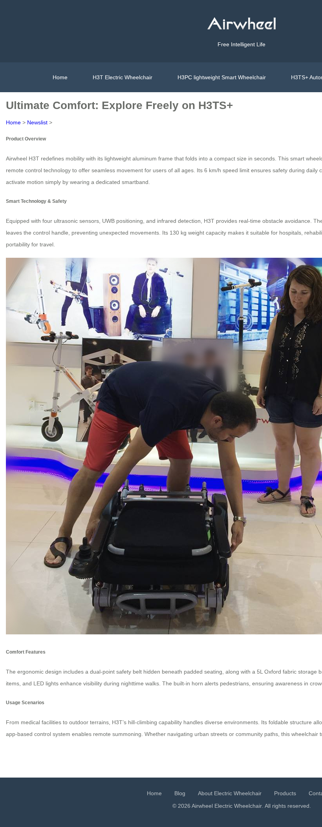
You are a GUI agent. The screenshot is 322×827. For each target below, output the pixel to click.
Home (60, 77)
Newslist (37, 122)
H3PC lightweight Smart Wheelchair (221, 77)
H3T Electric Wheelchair (122, 77)
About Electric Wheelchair (230, 793)
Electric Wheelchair (238, 806)
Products (285, 793)
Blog (179, 793)
